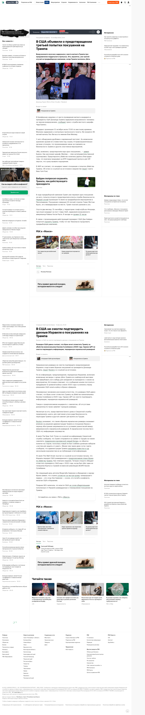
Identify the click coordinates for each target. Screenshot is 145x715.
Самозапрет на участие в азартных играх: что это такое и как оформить (115, 329)
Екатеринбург (27, 640)
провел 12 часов (79, 214)
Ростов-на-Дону (27, 661)
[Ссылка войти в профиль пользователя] (128, 2)
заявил (86, 151)
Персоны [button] (50, 266)
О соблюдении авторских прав (33, 705)
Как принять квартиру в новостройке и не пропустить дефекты (116, 37)
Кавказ (25, 671)
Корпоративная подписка (73, 642)
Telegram (47, 642)
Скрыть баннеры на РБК (72, 637)
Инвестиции (5, 260)
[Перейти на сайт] (14, 33)
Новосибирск (27, 642)
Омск (25, 644)
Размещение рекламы (93, 644)
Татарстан (26, 663)
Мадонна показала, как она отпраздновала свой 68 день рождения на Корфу (41, 599)
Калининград (27, 652)
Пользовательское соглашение (53, 705)
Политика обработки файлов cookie (114, 705)
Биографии (5, 652)
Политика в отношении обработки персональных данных (83, 705)
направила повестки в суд (78, 448)
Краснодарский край (29, 654)
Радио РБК (10, 2)
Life (33, 604)
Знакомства (90, 663)
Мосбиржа (19, 697)
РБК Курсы (90, 670)
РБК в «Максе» (44, 231)
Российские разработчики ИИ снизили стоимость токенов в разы (116, 55)
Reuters (52, 369)
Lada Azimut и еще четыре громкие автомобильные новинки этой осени (115, 338)
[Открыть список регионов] (121, 2)
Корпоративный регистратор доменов (95, 655)
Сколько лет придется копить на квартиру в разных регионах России (67, 599)
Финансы (4, 649)
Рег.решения (90, 660)
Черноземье (26, 668)
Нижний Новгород (28, 656)
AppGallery (111, 642)
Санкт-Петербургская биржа (31, 697)
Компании (5, 542)
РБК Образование (7, 656)
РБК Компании (6, 364)
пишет (84, 168)
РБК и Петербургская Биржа (10, 165)
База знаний (5, 654)
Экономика (5, 640)
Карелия (25, 673)
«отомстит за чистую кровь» (68, 475)
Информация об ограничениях (11, 705)
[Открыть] (14, 2)
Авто (3, 328)
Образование (6, 414)
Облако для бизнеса (92, 652)
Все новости (7, 41)
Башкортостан (27, 647)
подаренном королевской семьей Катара (61, 441)
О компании (90, 637)
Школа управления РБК (93, 672)
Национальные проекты (9, 425)
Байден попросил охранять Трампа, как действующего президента (52, 181)
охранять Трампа (51, 221)
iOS (109, 637)
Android (110, 640)
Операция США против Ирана (45, 325)
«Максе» (66, 496)
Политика (5, 50)
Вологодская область (29, 649)
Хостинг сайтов (91, 658)
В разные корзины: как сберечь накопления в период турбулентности (116, 599)
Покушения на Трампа (43, 37)
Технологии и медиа (8, 386)
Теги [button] (44, 266)
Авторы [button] (38, 266)
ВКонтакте (47, 637)
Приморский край (28, 678)
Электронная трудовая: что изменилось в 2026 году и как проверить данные (116, 46)
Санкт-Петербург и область (31, 637)
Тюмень (25, 666)
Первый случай (42, 199)
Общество (5, 68)
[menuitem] (26, 2)
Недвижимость (6, 375)
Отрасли (4, 346)
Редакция (89, 642)
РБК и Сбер (109, 604)
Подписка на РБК (70, 640)
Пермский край (27, 659)
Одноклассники (49, 640)
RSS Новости (69, 649)
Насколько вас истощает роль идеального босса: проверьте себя (91, 599)
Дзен (46, 644)
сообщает (62, 122)
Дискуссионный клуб (8, 355)
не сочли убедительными (79, 485)
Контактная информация (94, 640)
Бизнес (4, 644)
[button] (121, 2)
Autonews (107, 342)
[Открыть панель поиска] (125, 2)
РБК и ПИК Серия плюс (8, 515)
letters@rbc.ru (18, 692)
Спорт (4, 156)
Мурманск (26, 675)
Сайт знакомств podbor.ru (94, 665)
